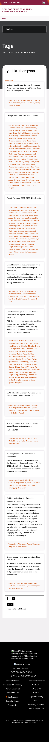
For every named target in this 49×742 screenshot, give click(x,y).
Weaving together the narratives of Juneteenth (21, 455)
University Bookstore (36, 705)
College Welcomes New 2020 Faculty (22, 116)
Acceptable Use (13, 693)
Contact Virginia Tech (24, 676)
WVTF (36, 701)
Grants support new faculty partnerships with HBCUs (23, 558)
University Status (12, 681)
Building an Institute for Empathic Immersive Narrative (20, 499)
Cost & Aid (36, 685)
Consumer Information (36, 681)
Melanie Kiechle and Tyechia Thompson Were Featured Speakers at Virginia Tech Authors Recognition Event (24, 88)
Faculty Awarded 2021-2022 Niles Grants (24, 198)
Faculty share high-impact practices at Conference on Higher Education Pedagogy (22, 314)
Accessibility (13, 705)
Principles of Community (12, 685)
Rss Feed (9, 80)
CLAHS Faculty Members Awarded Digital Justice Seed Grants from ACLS (24, 394)
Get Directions (20, 669)
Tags (4, 18)
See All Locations (22, 672)
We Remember (13, 697)
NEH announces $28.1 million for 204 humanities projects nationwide (22, 424)
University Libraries (12, 701)
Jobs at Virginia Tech (36, 709)
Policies (36, 693)
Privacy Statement (13, 689)
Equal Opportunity (36, 697)
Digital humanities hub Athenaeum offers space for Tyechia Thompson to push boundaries (23, 267)
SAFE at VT (36, 689)
